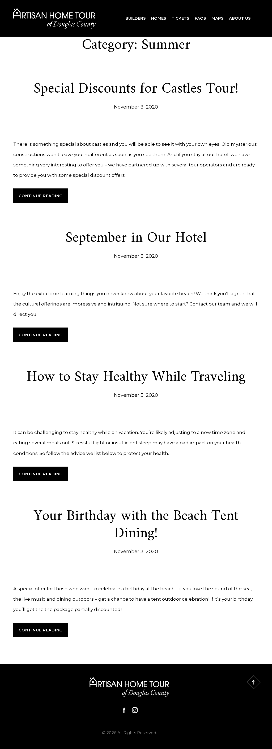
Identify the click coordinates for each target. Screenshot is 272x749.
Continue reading (43, 198)
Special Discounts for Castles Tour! (136, 89)
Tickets (180, 18)
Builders (135, 18)
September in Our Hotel (136, 238)
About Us (240, 18)
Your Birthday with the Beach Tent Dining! (136, 524)
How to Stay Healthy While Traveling (136, 377)
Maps (217, 18)
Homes (158, 18)
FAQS (200, 18)
